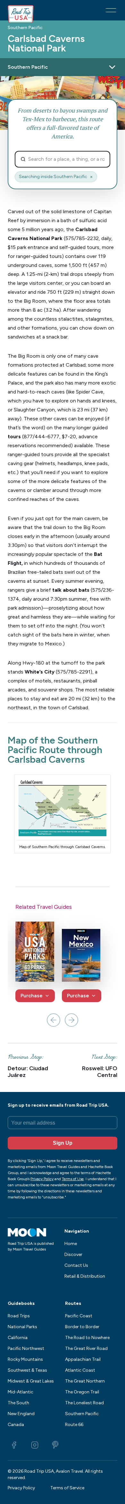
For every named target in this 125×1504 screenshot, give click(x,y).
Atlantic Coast (80, 1370)
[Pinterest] (55, 1444)
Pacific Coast (78, 1316)
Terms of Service (67, 1488)
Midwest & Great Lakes (31, 1381)
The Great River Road (86, 1348)
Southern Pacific (25, 28)
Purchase (32, 996)
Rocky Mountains (25, 1359)
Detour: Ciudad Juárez (28, 1072)
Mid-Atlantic (20, 1392)
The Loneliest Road (84, 1403)
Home (70, 1243)
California (18, 1337)
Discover (73, 1254)
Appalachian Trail (83, 1359)
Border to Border (82, 1326)
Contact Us (76, 1265)
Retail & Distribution (84, 1276)
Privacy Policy (21, 1488)
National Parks (22, 1326)
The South (18, 1403)
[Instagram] (34, 1444)
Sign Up (62, 1143)
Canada (16, 1424)
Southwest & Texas (27, 1370)
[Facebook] (14, 1444)
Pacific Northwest (26, 1348)
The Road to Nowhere (87, 1337)
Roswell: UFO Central (99, 1072)
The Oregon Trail (82, 1392)
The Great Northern (85, 1381)
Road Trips (19, 1316)
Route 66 (74, 1424)
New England (21, 1413)
